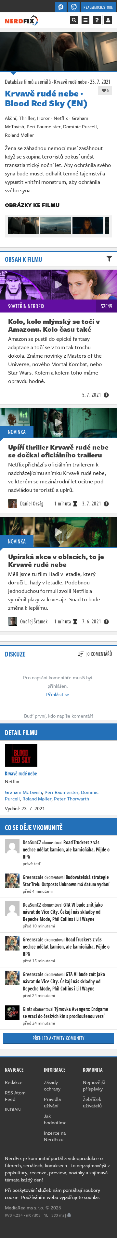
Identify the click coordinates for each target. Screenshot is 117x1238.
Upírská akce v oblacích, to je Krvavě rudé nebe (56, 560)
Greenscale (33, 877)
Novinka (17, 432)
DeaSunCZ (32, 842)
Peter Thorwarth (71, 798)
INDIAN (13, 1109)
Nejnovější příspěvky (94, 1085)
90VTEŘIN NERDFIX (26, 306)
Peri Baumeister (61, 792)
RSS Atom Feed (15, 1096)
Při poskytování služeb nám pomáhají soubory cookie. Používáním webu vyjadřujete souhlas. (53, 1193)
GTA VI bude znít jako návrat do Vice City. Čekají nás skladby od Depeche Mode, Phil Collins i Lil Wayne (63, 912)
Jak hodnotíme (55, 1119)
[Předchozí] (12, 224)
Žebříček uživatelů (92, 1102)
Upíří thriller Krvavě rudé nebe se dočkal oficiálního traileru (58, 451)
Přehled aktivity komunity (58, 1038)
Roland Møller (36, 798)
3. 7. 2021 (91, 503)
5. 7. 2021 (91, 395)
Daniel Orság (31, 503)
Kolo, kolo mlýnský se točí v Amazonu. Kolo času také (54, 325)
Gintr (27, 1009)
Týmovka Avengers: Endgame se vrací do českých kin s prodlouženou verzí (65, 1012)
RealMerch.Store (98, 7)
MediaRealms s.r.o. (24, 1207)
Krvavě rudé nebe (70, 81)
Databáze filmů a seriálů (28, 81)
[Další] (104, 224)
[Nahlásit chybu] (69, 1215)
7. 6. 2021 (91, 621)
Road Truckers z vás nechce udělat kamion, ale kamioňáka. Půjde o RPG (66, 849)
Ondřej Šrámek (33, 621)
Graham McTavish (23, 792)
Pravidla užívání (52, 1102)
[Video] (58, 284)
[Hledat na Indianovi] (74, 20)
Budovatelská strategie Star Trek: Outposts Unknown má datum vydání (66, 880)
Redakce (13, 1082)
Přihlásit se (57, 694)
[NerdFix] (21, 20)
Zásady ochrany (52, 1085)
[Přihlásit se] (108, 20)
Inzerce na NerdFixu (55, 1136)
